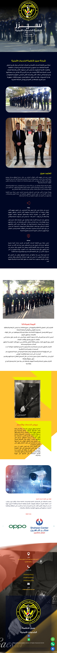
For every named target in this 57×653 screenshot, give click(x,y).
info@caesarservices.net (28, 589)
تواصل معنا (28, 34)
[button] (54, 526)
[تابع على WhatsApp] (29, 639)
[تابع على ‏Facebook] (29, 636)
